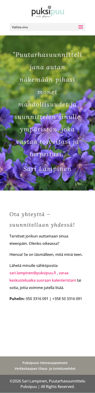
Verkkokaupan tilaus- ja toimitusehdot (45, 368)
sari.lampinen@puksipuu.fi (32, 272)
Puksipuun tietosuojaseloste (45, 363)
